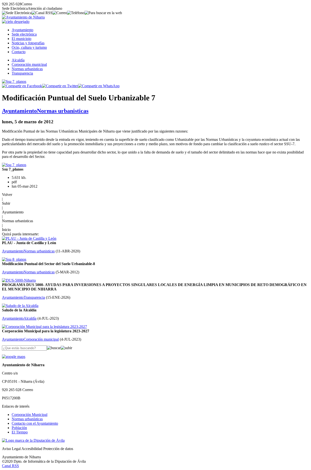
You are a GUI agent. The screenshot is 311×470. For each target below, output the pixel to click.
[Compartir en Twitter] (60, 86)
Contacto (19, 52)
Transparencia (22, 73)
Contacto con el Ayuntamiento (35, 423)
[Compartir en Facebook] (22, 86)
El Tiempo (20, 432)
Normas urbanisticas (27, 69)
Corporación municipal (29, 64)
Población (19, 428)
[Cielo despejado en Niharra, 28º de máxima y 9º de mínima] (15, 21)
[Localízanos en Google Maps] (13, 357)
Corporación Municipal (29, 414)
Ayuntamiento (22, 30)
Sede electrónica (24, 34)
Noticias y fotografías (28, 43)
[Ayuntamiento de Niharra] (23, 17)
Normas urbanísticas (27, 419)
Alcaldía (18, 60)
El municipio (21, 39)
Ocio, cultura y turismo (29, 47)
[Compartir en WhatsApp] (99, 86)
